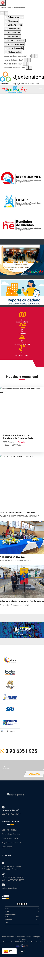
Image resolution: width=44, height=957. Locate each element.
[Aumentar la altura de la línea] (27, 64)
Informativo (21, 442)
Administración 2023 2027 (12, 557)
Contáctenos (7, 847)
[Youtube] (22, 951)
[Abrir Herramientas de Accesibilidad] (3, 3)
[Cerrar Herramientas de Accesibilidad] (6, 13)
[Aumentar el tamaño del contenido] (36, 56)
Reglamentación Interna (11, 842)
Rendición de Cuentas (11, 834)
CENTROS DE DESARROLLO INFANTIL (18, 512)
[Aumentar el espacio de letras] (30, 68)
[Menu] (40, 89)
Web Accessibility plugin (10, 83)
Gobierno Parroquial (10, 830)
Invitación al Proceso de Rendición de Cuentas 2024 (18, 437)
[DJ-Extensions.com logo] (22, 76)
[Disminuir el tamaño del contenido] (32, 56)
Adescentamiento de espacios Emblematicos (22, 601)
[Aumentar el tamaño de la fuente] (29, 60)
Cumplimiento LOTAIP (11, 838)
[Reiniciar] (2, 13)
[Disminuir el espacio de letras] (27, 68)
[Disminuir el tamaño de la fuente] (25, 60)
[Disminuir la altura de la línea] (24, 64)
